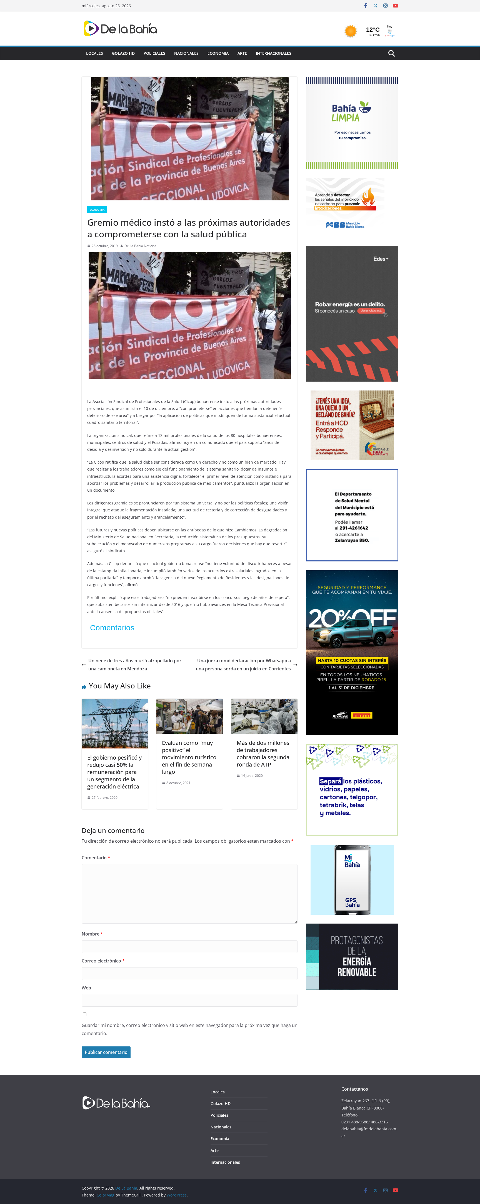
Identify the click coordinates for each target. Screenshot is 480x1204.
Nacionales (186, 53)
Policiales (154, 53)
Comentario (96, 858)
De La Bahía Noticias (140, 245)
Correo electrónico (103, 961)
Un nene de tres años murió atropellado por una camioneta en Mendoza (134, 665)
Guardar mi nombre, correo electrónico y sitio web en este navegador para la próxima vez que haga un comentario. (190, 1029)
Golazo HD (123, 53)
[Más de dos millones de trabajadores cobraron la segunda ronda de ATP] (264, 703)
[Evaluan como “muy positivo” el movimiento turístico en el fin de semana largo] (189, 703)
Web (86, 988)
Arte (242, 53)
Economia (218, 53)
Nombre (92, 934)
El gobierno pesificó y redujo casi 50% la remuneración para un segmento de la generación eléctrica (114, 772)
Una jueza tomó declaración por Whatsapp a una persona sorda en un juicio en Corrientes (243, 665)
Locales (94, 53)
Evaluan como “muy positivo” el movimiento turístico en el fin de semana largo (189, 757)
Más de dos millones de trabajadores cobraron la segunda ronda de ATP (263, 753)
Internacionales (273, 53)
